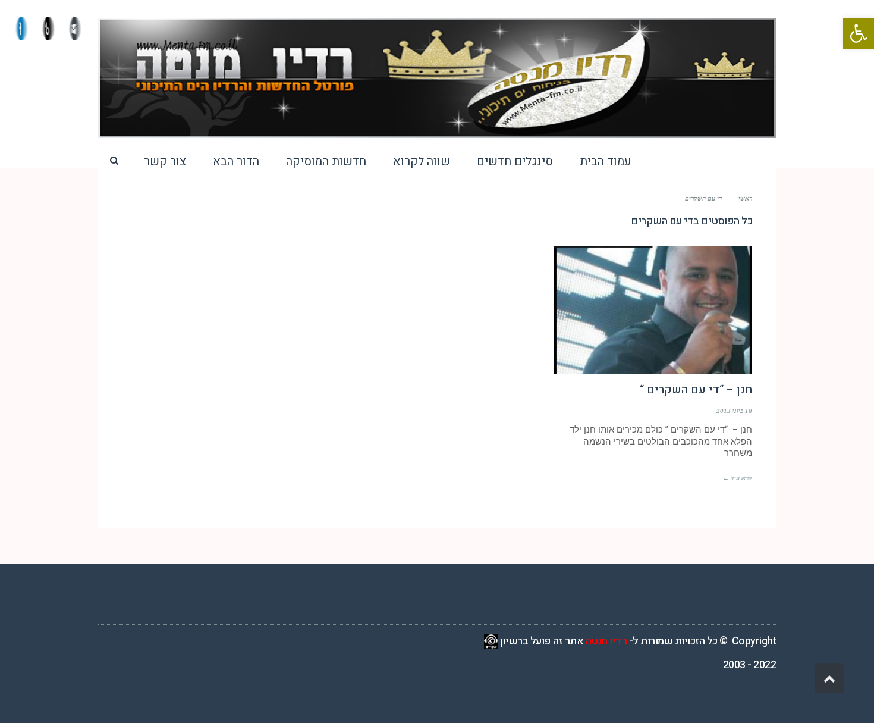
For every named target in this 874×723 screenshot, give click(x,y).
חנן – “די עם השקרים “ (696, 389)
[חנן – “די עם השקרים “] (653, 310)
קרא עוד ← (737, 477)
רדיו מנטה (606, 641)
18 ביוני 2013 (734, 410)
